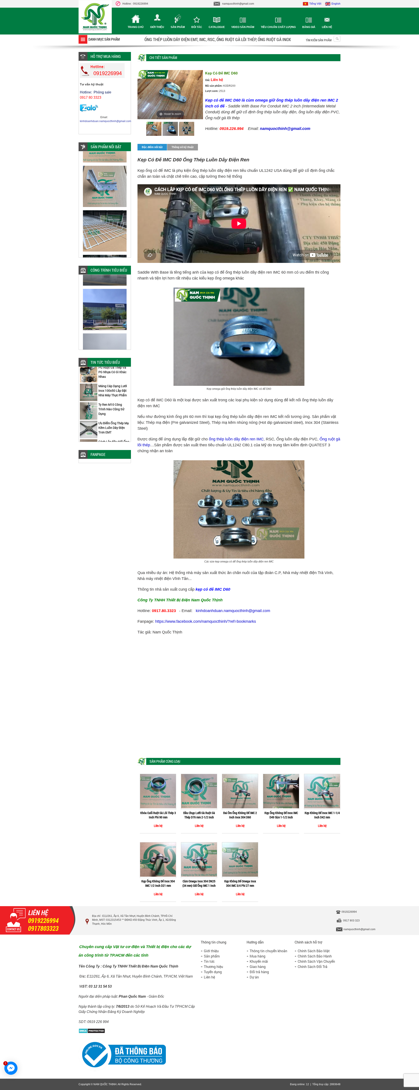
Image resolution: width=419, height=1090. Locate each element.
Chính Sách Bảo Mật (314, 951)
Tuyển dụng (213, 971)
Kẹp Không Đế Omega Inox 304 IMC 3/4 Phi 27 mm (240, 883)
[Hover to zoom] (170, 94)
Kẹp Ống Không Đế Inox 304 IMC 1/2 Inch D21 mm (158, 883)
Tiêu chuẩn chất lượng (278, 27)
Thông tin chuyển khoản (268, 951)
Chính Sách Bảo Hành (315, 956)
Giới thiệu (157, 27)
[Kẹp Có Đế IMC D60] (153, 129)
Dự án (254, 977)
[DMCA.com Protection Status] (92, 1032)
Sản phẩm (178, 27)
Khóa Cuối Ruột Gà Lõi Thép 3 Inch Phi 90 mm (158, 815)
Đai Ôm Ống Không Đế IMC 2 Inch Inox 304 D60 (240, 815)
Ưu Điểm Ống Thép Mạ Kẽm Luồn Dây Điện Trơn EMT (113, 412)
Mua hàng (257, 956)
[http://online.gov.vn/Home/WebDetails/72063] (122, 1070)
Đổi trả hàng (259, 971)
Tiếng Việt (315, 3)
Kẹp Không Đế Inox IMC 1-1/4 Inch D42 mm (322, 815)
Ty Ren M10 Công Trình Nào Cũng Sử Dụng (111, 393)
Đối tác (196, 27)
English (335, 3)
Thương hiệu (213, 966)
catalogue (217, 27)
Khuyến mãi (259, 961)
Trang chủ (136, 27)
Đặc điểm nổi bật (152, 147)
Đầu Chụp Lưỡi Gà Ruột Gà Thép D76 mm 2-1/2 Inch (199, 815)
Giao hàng (258, 966)
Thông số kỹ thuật (183, 147)
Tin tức (209, 961)
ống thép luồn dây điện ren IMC (236, 439)
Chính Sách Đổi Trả (312, 966)
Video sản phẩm (242, 27)
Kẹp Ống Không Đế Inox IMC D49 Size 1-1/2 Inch (281, 815)
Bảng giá (308, 27)
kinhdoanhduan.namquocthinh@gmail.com (233, 611)
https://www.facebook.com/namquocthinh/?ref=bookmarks (205, 621)
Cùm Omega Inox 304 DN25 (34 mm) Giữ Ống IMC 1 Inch (199, 883)
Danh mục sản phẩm (104, 39)
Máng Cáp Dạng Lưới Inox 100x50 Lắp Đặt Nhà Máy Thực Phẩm (112, 374)
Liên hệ (327, 27)
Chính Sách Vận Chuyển (316, 961)
